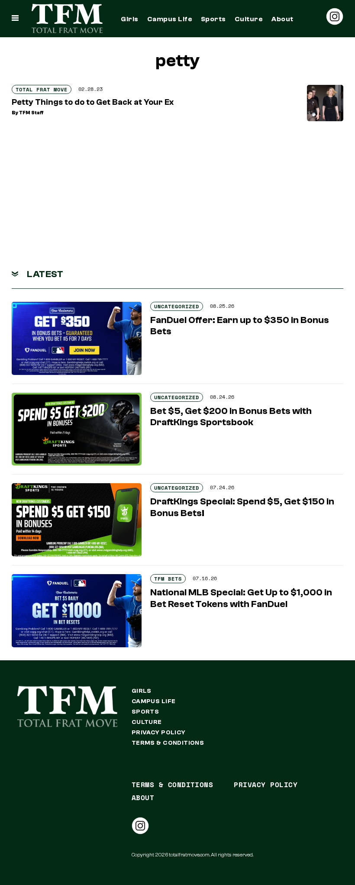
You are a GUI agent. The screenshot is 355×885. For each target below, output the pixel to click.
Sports (213, 19)
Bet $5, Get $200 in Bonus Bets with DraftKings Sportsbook (231, 416)
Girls (129, 19)
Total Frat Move (42, 89)
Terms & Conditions (168, 743)
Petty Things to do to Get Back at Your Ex (93, 102)
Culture (249, 19)
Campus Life (169, 19)
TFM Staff (31, 113)
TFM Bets (168, 578)
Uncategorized (176, 306)
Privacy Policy (159, 732)
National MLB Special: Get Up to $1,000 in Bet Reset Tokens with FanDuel (241, 598)
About (282, 19)
